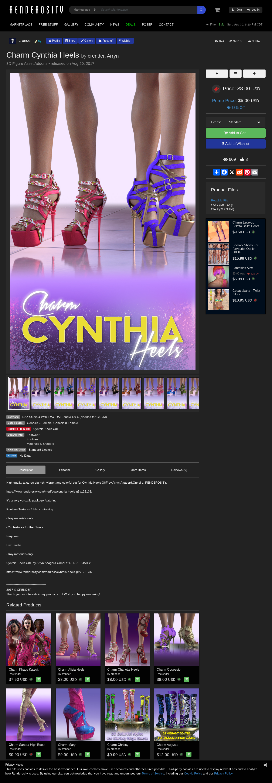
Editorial (64, 469)
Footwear (33, 434)
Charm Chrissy (118, 744)
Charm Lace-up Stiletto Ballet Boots (245, 224)
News (114, 24)
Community (94, 24)
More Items (138, 469)
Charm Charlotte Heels (123, 669)
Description (26, 469)
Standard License (40, 449)
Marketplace (21, 24)
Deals (131, 24)
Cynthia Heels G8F (46, 428)
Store (71, 40)
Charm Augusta (167, 744)
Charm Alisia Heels (71, 669)
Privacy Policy (223, 773)
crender (96, 56)
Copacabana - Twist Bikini (246, 292)
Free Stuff (48, 24)
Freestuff (107, 40)
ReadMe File (219, 200)
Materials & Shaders (40, 443)
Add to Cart (237, 133)
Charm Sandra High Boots (27, 744)
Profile (55, 40)
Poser (147, 24)
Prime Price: (225, 100)
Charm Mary (67, 744)
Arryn (113, 56)
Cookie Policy (193, 773)
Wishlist (126, 40)
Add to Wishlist (236, 144)
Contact (166, 24)
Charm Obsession (169, 669)
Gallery (71, 24)
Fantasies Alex (242, 268)
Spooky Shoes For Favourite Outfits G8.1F (245, 248)
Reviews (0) (179, 469)
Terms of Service (153, 773)
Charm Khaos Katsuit (23, 669)
